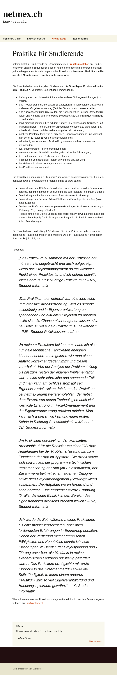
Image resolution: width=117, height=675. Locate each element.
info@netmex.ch (34, 603)
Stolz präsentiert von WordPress (28, 668)
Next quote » (95, 641)
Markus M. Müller (12, 38)
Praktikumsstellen (79, 64)
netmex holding (80, 38)
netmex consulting (36, 38)
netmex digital (59, 38)
